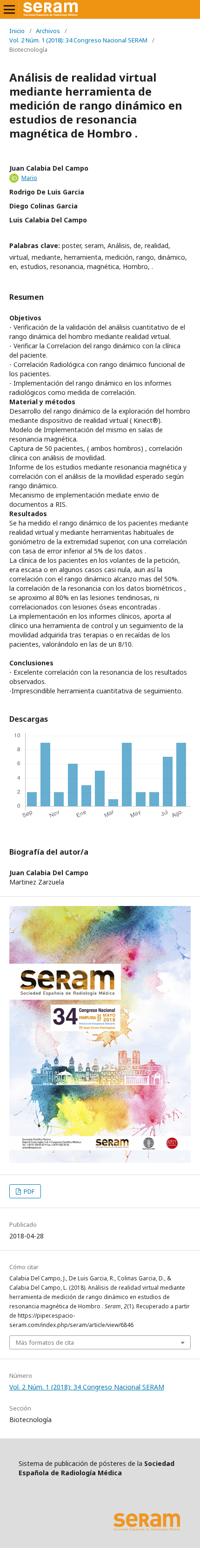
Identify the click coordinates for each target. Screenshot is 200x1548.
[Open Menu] (9, 9)
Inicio (17, 31)
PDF (28, 1191)
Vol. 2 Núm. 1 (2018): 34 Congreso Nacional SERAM (78, 40)
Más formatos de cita (45, 1342)
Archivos (48, 31)
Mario (29, 178)
